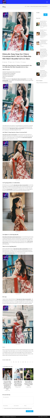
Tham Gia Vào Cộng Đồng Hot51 (7, 76)
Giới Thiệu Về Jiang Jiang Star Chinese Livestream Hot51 (11, 71)
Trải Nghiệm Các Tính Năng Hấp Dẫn (8, 74)
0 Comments (24, 62)
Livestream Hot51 (9, 189)
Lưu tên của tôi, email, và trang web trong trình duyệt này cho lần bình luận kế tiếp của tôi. (18, 408)
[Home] (25, 6)
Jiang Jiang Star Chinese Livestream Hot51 (17, 128)
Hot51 (39, 416)
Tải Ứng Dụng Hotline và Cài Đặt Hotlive (9, 73)
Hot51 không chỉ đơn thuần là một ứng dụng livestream (11, 236)
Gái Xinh (18, 62)
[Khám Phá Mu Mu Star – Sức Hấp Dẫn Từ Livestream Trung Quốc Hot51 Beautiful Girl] (38, 43)
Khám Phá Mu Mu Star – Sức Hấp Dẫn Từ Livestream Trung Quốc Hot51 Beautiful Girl (44, 42)
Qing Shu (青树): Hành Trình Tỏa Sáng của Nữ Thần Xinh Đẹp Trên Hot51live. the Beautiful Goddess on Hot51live (18, 383)
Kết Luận (3, 77)
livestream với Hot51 (8, 81)
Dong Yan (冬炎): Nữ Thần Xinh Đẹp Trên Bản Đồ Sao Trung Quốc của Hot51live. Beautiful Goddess (28, 383)
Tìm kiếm (37, 12)
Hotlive (42, 416)
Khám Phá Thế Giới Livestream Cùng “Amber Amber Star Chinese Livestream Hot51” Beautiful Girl (43, 23)
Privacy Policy (45, 416)
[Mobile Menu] (47, 1)
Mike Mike (5, 62)
